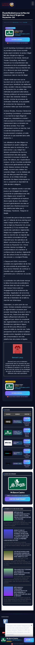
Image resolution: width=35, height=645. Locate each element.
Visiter (26, 418)
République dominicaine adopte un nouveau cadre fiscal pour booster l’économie (22, 515)
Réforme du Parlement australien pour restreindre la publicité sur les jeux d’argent (22, 591)
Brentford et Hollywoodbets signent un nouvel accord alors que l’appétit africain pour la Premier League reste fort (16, 535)
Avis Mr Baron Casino (27, 435)
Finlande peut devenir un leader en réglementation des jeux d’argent (22, 571)
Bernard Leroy (15, 22)
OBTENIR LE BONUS (17, 39)
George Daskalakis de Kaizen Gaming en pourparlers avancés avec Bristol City (22, 554)
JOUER (29, 640)
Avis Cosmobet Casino (27, 455)
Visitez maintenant (17, 499)
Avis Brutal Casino (27, 445)
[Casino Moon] (8, 4)
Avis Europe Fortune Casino (27, 424)
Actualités (25, 22)
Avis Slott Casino (27, 465)
